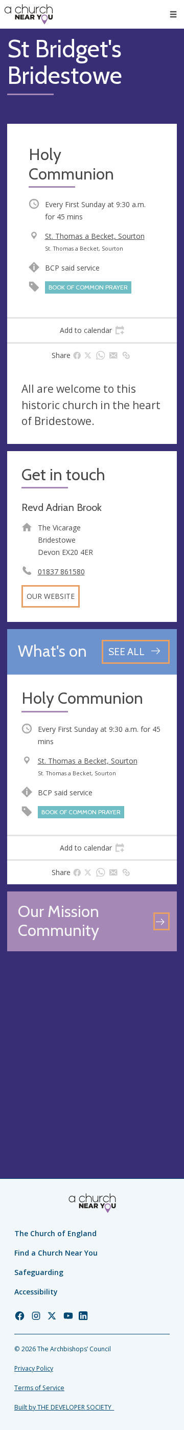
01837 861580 (61, 571)
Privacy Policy (33, 1368)
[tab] (92, 330)
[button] (173, 14)
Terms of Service (39, 1387)
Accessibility (36, 1292)
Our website (51, 596)
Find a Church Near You (56, 1253)
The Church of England (55, 1233)
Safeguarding (38, 1272)
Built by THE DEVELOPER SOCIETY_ (64, 1407)
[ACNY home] (28, 14)
